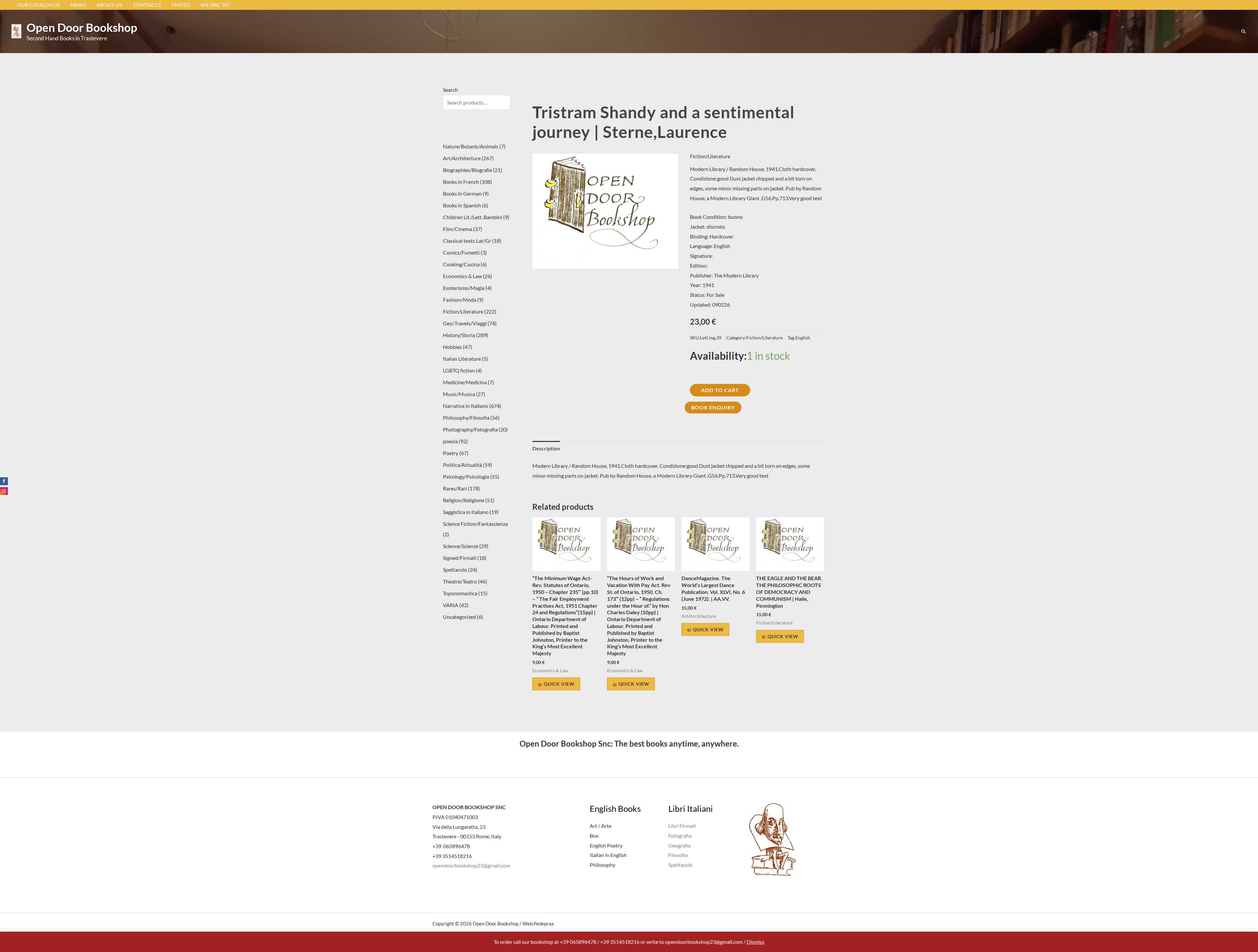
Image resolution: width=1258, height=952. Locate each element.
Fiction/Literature (710, 156)
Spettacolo (680, 865)
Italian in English (608, 855)
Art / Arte (600, 826)
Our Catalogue (38, 5)
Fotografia (680, 835)
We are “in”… (217, 5)
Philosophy (602, 865)
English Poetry (606, 845)
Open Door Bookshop (82, 27)
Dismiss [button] (755, 942)
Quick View (559, 684)
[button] (1244, 31)
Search (450, 89)
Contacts (147, 5)
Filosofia (678, 855)
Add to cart (720, 390)
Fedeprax (544, 923)
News (78, 5)
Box (594, 835)
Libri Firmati (682, 826)
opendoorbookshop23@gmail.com (471, 865)
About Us (109, 5)
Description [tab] (546, 448)
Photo (181, 5)
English (802, 337)
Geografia (679, 845)
